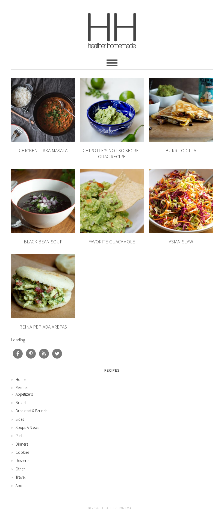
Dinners (22, 444)
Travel (20, 477)
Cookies (22, 452)
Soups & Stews (27, 427)
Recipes (22, 387)
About (21, 485)
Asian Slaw (181, 241)
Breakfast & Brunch (32, 410)
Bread (21, 402)
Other (20, 469)
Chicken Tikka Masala (43, 150)
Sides (20, 419)
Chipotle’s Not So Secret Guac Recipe (112, 153)
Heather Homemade (112, 27)
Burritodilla (181, 150)
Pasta (20, 435)
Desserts (22, 460)
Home (20, 379)
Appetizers (24, 394)
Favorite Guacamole (112, 241)
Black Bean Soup (43, 241)
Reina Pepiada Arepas (43, 327)
